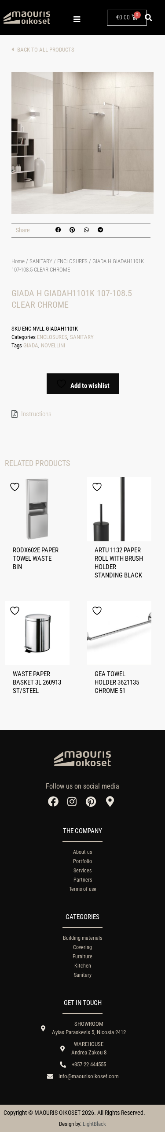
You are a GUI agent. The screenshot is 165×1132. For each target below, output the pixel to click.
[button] (148, 17)
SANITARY (40, 261)
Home (18, 261)
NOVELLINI (53, 345)
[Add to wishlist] (15, 486)
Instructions (36, 414)
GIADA (30, 345)
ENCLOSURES (72, 261)
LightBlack (94, 1124)
